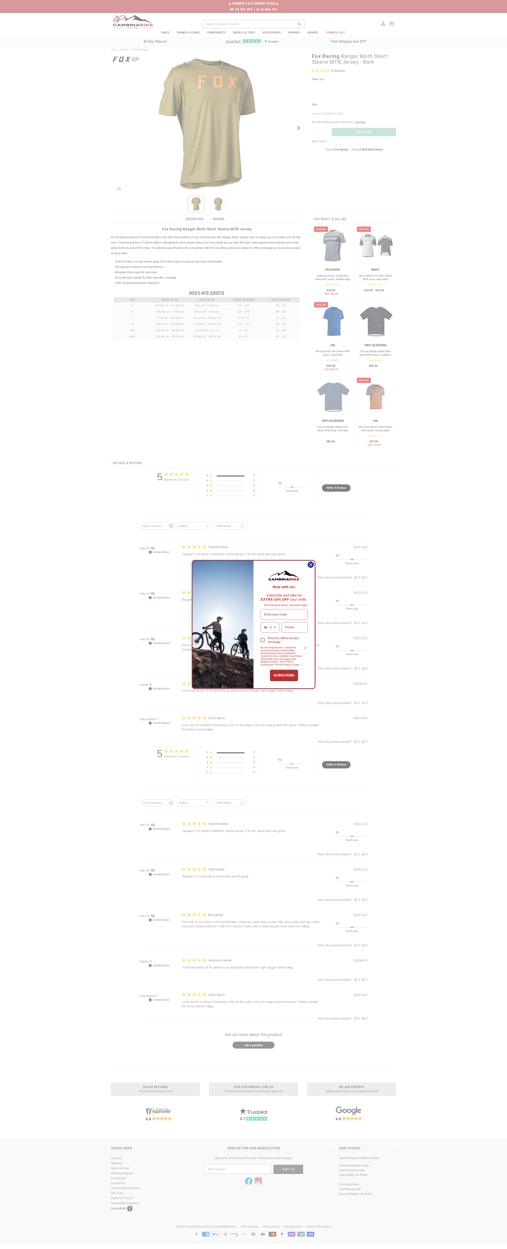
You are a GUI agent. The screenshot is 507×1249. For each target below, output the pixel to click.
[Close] (310, 564)
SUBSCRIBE (284, 675)
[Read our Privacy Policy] (305, 648)
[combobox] (270, 627)
